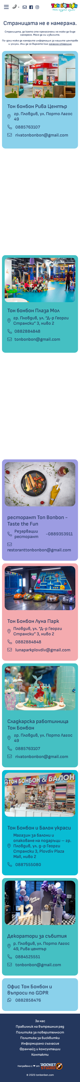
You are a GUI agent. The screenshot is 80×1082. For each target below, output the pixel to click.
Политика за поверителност (40, 1032)
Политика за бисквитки (40, 1038)
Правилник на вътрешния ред (40, 1027)
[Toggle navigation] (6, 7)
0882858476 (27, 1000)
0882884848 (27, 331)
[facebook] (31, 7)
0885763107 (27, 127)
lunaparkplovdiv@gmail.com (42, 650)
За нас (40, 1021)
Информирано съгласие (40, 1043)
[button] (16, 7)
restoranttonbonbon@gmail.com (39, 550)
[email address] (24, 7)
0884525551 (27, 957)
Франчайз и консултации (40, 1049)
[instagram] (37, 7)
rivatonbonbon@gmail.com (41, 135)
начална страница (60, 44)
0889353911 (60, 534)
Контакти (40, 1055)
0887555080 (27, 864)
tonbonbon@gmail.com (37, 339)
